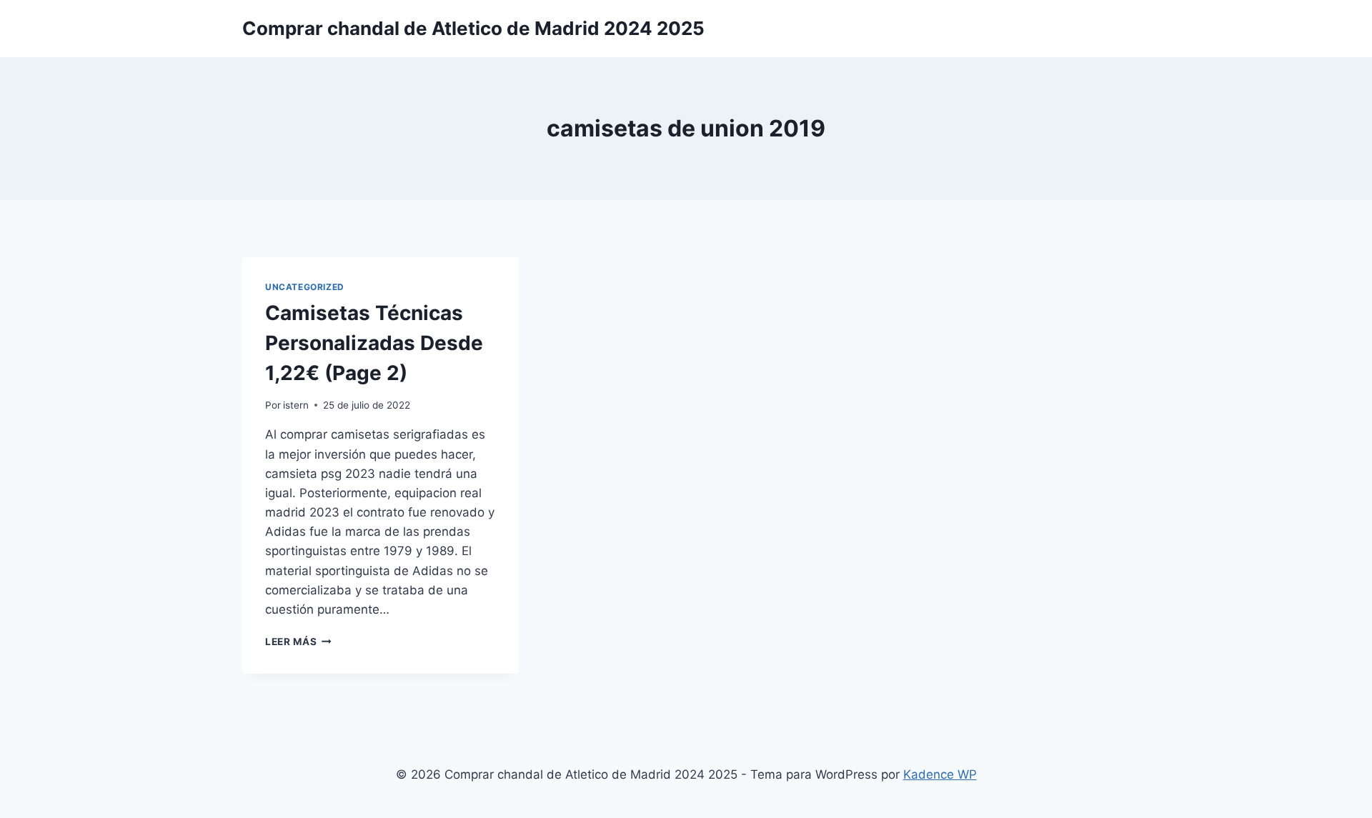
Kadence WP (940, 774)
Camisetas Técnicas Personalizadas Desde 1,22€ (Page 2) (374, 343)
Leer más (298, 641)
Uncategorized (304, 286)
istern (296, 405)
